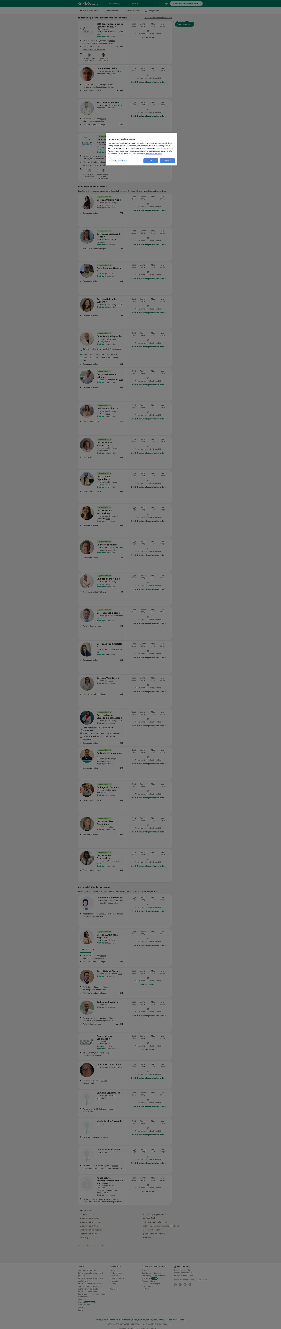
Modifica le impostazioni (118, 161)
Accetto (167, 161)
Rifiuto (151, 161)
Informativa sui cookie (153, 154)
